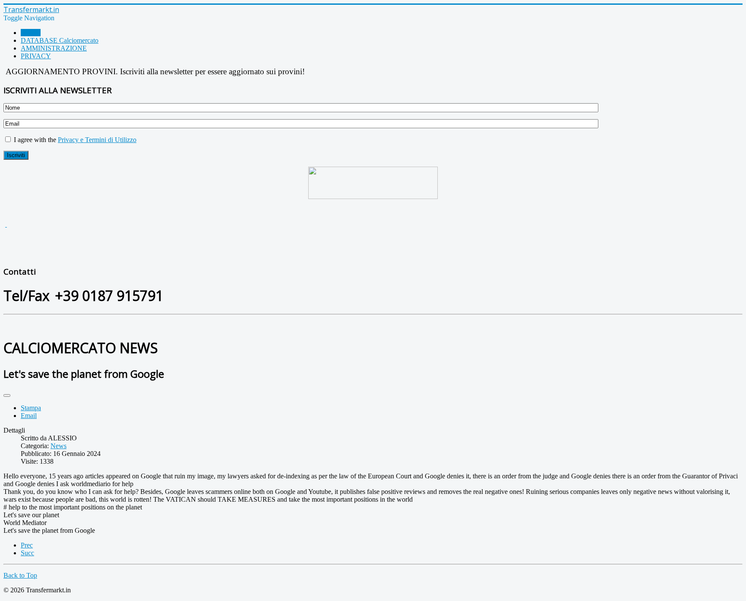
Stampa (31, 407)
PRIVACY (36, 56)
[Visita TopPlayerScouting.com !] (373, 183)
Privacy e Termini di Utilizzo (97, 139)
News (58, 445)
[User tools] (6, 395)
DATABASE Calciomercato (59, 40)
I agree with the (74, 139)
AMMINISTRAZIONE (54, 48)
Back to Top (20, 575)
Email (29, 415)
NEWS (31, 32)
